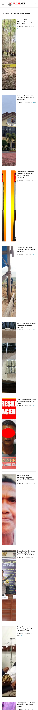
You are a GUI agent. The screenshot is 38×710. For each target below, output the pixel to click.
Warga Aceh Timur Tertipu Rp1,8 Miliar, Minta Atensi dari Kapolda (25, 98)
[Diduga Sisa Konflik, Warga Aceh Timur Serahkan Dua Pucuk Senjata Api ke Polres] (9, 585)
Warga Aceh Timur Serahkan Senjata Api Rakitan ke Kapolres (26, 325)
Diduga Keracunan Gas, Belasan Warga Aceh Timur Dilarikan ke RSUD (26, 629)
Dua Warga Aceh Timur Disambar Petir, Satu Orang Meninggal (26, 249)
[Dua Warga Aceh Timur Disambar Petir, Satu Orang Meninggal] (9, 281)
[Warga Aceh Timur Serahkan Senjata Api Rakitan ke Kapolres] (9, 357)
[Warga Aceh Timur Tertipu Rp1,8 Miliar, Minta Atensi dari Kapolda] (9, 130)
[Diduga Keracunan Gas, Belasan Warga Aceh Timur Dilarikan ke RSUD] (9, 661)
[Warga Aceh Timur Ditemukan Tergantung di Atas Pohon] (9, 54)
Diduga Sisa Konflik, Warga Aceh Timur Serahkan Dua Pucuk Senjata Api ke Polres (26, 553)
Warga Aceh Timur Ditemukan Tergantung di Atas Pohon (25, 22)
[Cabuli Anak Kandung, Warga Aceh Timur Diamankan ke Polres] (9, 433)
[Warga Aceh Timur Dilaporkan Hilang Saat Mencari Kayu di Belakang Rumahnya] (9, 509)
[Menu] (3, 4)
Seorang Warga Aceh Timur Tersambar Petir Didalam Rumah (26, 704)
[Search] (35, 4)
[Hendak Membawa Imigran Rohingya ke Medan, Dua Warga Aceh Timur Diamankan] (9, 205)
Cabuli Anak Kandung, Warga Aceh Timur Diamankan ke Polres (26, 401)
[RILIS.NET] (19, 3)
